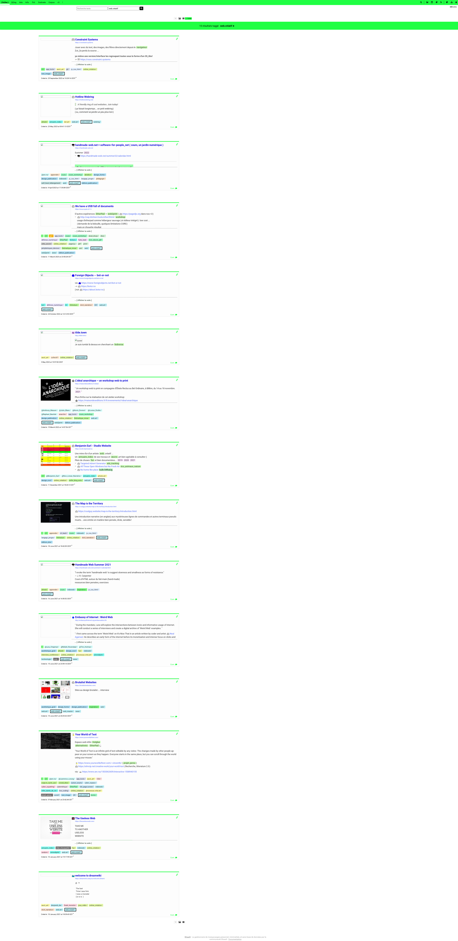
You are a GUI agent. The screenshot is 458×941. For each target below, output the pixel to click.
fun (92, 460)
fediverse (118, 344)
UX (95, 305)
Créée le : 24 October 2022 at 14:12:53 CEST (57, 314)
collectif (54, 357)
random (45, 852)
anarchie (62, 414)
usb (80, 248)
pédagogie (100, 179)
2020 (126, 460)
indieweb (62, 179)
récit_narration (86, 305)
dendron (88, 175)
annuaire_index (55, 122)
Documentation (235, 939)
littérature (60, 538)
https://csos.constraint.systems (95, 59)
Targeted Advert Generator (93, 463)
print (85, 244)
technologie (46, 659)
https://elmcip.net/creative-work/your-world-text (101, 766)
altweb (44, 122)
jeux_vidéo (82, 905)
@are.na (45, 175)
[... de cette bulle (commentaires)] (74, 68)
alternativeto (81, 745)
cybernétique (62, 787)
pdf (79, 244)
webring (97, 122)
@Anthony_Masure (49, 410)
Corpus (52, 2)
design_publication (49, 179)
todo (55, 659)
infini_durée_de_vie (49, 791)
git (67, 69)
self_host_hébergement (51, 183)
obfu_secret (46, 244)
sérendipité (98, 655)
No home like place (89, 469)
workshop (120, 217)
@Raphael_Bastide (49, 414)
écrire (93, 795)
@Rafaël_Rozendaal (68, 647)
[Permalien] (177, 39)
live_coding (63, 791)
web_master (68, 711)
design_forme (99, 175)
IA (66, 305)
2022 (86, 152)
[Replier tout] (183, 18)
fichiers (73, 240)
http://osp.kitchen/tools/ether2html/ (97, 217)
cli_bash (63, 533)
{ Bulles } (4, 2)
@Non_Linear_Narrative (71, 476)
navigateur (142, 47)
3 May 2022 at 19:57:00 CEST (52, 362)
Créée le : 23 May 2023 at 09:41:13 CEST (56, 126)
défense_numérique (49, 240)
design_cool (46, 480)
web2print (112, 214)
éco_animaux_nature (131, 466)
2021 (77, 391)
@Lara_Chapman (51, 647)
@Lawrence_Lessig (66, 779)
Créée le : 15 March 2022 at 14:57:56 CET (56, 427)
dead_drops (93, 236)
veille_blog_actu (75, 480)
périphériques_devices (50, 248)
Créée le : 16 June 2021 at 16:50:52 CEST (56, 599)
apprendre (55, 175)
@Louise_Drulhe (94, 410)
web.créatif (226, 25)
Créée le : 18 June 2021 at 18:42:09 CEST (56, 546)
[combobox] (123, 8)
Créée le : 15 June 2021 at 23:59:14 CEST (56, 664)
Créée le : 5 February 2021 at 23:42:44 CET (56, 800)
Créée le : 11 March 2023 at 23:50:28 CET (56, 257)
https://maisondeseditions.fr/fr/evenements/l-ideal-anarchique (108, 400)
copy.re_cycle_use (49, 783)
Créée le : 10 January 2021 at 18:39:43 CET (57, 914)
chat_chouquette (62, 848)
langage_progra (87, 179)
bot (43, 305)
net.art (66, 122)
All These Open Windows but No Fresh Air (100, 466)
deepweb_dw (56, 905)
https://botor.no (88, 286)
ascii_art (60, 69)
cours (63, 175)
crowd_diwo (63, 783)
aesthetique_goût (48, 651)
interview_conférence (50, 655)
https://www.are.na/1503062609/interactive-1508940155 (109, 771)
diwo (102, 236)
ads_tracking (113, 463)
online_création (89, 69)
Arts (21, 2)
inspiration (81, 590)
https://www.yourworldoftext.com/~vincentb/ (100, 763)
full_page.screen (86, 787)
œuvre (114, 457)
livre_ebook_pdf (95, 240)
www (54, 253)
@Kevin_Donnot (79, 410)
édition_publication (89, 183)
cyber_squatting (48, 787)
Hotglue (96, 742)
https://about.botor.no (93, 289)
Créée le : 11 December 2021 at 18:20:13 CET (57, 485)
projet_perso (129, 763)
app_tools (50, 69)
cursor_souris (76, 783)
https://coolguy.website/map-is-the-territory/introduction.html (107, 511)
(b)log (13, 2)
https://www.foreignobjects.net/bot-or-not (101, 283)
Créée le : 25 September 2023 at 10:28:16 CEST (58, 78)
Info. (27, 2)
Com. (172, 79)
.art (50, 236)
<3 (58, 2)
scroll (56, 795)
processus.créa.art (83, 655)
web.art (75, 122)
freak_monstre (69, 905)
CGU (98, 779)
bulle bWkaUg (105, 469)
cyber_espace (90, 783)
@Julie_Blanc (64, 410)
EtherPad (100, 214)
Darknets (42, 2)
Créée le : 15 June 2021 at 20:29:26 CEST (56, 716)
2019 (120, 460)
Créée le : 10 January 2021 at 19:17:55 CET (57, 857)
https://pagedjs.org (132, 214)
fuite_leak (82, 240)
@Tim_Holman (85, 647)
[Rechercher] (141, 8)
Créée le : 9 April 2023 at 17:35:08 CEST (55, 188)
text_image (46, 74)
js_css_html (76, 69)
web (64, 183)
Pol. (33, 2)
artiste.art (102, 476)
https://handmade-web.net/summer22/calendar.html (105, 156)
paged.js (72, 244)
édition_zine (46, 542)
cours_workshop (75, 175)
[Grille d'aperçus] (179, 18)
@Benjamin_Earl (52, 476)
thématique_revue (69, 248)
